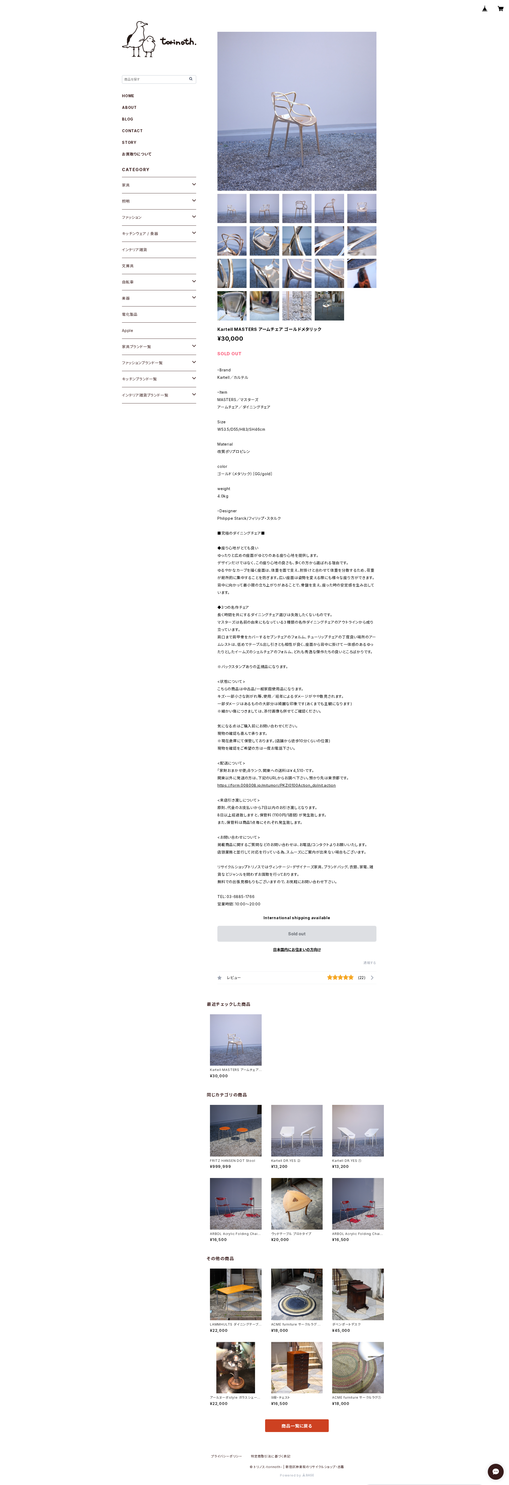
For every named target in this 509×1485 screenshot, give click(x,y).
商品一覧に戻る (297, 1426)
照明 (126, 201)
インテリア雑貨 (134, 249)
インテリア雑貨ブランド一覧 (145, 395)
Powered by (291, 1475)
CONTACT (132, 130)
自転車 (128, 282)
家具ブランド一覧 (136, 346)
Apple (127, 330)
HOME (128, 96)
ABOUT (129, 107)
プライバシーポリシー (226, 1456)
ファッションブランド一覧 (142, 363)
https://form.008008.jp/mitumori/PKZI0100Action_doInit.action (276, 785)
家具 (126, 185)
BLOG (127, 119)
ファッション (132, 217)
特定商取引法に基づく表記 (271, 1456)
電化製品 (130, 314)
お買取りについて (136, 154)
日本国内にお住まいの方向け (297, 949)
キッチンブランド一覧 (139, 379)
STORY (129, 142)
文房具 (128, 266)
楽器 (126, 298)
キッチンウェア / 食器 (140, 233)
